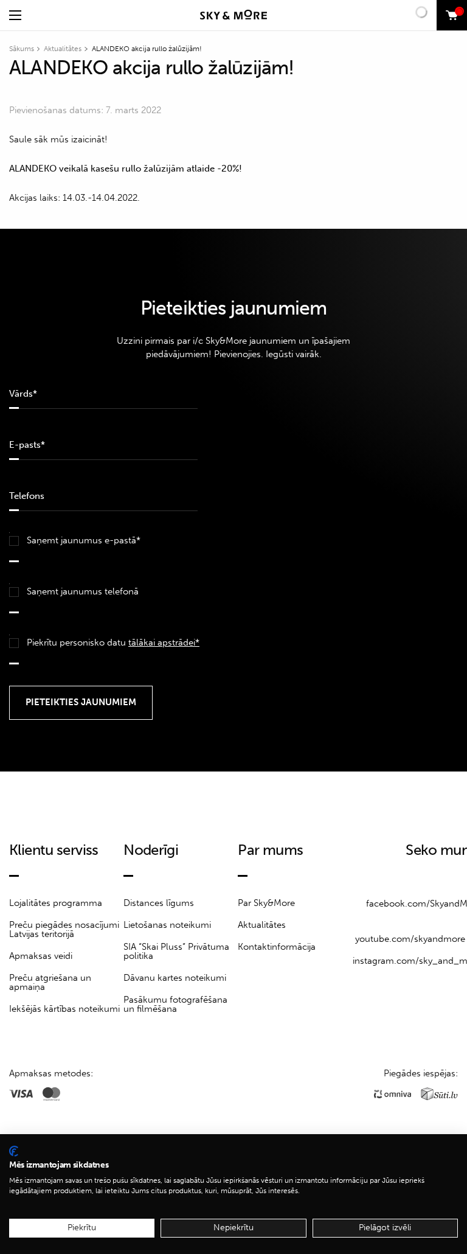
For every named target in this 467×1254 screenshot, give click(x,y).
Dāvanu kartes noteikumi (174, 977)
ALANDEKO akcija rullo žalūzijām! (147, 48)
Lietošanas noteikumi (167, 924)
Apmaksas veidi (40, 955)
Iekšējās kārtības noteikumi (64, 1008)
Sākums (21, 48)
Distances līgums (158, 902)
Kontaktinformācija (277, 946)
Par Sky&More (266, 902)
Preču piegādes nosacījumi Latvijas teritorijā (64, 929)
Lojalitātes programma (55, 902)
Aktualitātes (62, 48)
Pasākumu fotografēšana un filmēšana (175, 1004)
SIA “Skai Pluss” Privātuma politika (176, 951)
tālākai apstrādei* (163, 642)
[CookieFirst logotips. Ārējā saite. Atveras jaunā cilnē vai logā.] (13, 1151)
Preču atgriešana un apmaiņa (50, 982)
